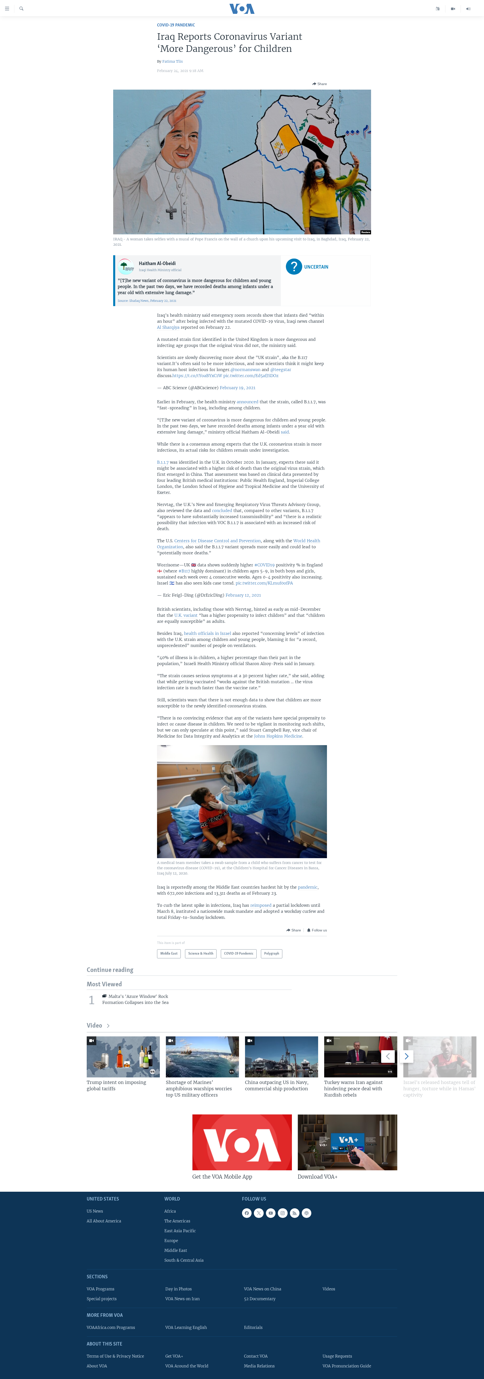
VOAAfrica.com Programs (111, 1327)
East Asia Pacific (180, 1230)
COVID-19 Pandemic (176, 25)
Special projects (102, 1298)
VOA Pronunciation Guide (347, 1366)
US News (95, 1211)
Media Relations (259, 1366)
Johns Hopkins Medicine (278, 736)
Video (94, 1026)
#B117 (184, 570)
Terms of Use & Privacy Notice (115, 1356)
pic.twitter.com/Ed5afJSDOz (251, 375)
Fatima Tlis (172, 61)
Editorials (253, 1327)
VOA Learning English (186, 1327)
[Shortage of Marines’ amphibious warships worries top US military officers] (202, 1056)
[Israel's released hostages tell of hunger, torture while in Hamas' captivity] (439, 1056)
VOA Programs (100, 1289)
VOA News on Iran (182, 1298)
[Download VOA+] (347, 1142)
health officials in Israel (207, 633)
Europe (171, 1240)
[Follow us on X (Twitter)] (258, 1213)
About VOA (97, 1366)
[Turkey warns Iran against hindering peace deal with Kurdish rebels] (360, 1056)
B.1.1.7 (163, 462)
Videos (329, 1289)
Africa (170, 1211)
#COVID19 (264, 564)
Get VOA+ (174, 1356)
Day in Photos (178, 1289)
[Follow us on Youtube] (271, 1213)
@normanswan (245, 369)
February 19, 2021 (237, 387)
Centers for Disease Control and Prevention (217, 540)
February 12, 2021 (243, 595)
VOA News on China (262, 1289)
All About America (104, 1221)
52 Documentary (260, 1298)
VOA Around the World (186, 1366)
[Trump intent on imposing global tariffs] (123, 1056)
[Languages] (437, 9)
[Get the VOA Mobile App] (242, 1142)
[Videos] (453, 9)
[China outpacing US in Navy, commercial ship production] (281, 1056)
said (285, 431)
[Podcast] (306, 1213)
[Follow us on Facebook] (247, 1213)
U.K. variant (186, 615)
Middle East (175, 1250)
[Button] (319, 84)
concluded (222, 510)
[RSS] (294, 1213)
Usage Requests (337, 1356)
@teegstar (280, 369)
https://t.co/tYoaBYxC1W (197, 375)
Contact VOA (256, 1356)
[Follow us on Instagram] (282, 1213)
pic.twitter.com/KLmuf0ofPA (264, 583)
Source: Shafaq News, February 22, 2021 (147, 301)
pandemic (307, 887)
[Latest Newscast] (468, 9)
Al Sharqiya (168, 327)
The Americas (177, 1221)
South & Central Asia (184, 1260)
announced (247, 401)
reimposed (260, 905)
